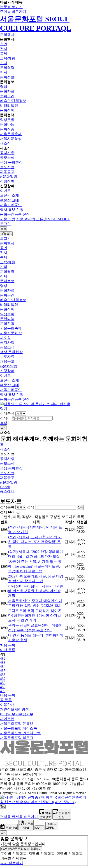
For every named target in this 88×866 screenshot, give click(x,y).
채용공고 (7, 172)
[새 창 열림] (44, 802)
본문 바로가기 (11, 7)
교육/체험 (7, 58)
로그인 (5, 224)
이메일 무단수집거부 (16, 714)
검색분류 (7, 413)
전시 (3, 49)
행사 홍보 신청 (11, 209)
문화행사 (7, 34)
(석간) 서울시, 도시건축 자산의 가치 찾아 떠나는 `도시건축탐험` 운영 (35, 541)
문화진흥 (7, 129)
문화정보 (7, 77)
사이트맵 (7, 719)
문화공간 (7, 96)
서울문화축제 (11, 134)
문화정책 (7, 110)
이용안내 (7, 705)
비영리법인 (9, 105)
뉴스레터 (7, 491)
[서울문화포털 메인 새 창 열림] (44, 764)
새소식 (5, 143)
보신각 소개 (9, 195)
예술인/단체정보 (13, 101)
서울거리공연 (11, 205)
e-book (5, 487)
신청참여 (7, 181)
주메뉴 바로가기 (13, 12)
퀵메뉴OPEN (51, 826)
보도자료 (7, 167)
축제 (3, 53)
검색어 (5, 418)
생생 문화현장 (11, 162)
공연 (3, 44)
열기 (21, 848)
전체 (3, 72)
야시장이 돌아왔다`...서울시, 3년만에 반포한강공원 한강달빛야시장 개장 (35, 591)
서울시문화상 (11, 139)
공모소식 (7, 157)
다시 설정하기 (11, 863)
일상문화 (7, 120)
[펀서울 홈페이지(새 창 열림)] (35, 404)
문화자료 (7, 91)
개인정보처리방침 (14, 709)
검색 (3, 423)
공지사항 (7, 153)
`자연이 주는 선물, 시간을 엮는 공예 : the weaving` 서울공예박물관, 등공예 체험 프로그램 (35, 566)
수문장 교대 (9, 200)
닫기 (3, 409)
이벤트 (5, 191)
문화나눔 (7, 124)
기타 (3, 63)
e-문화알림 (8, 176)
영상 (3, 87)
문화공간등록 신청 (15, 214)
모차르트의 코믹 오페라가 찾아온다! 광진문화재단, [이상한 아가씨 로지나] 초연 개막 (34, 615)
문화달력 (7, 68)
